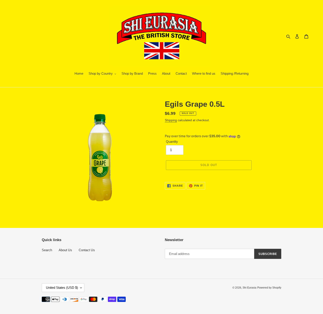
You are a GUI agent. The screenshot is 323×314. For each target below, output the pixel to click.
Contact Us (87, 250)
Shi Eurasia (249, 287)
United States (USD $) (62, 287)
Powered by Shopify (269, 287)
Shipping (171, 120)
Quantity (172, 141)
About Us (65, 250)
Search (47, 250)
